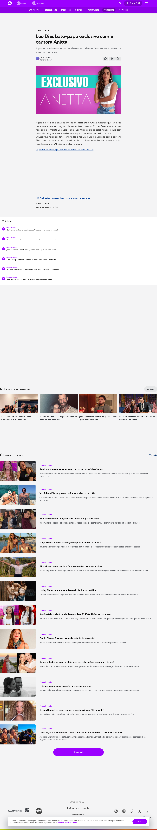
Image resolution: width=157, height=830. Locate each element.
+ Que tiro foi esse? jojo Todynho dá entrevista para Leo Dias (64, 149)
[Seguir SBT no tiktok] (132, 811)
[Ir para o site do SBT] (39, 811)
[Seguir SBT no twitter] (140, 811)
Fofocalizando (42, 30)
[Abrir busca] (120, 3)
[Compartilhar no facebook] (112, 59)
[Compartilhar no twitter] (118, 59)
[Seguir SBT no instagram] (124, 811)
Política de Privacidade (67, 823)
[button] (19, 411)
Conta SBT (135, 3)
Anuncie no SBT (78, 802)
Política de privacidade (78, 808)
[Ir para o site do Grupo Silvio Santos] (20, 811)
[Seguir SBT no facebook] (116, 811)
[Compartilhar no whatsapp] (105, 59)
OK (139, 821)
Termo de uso (78, 814)
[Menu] (146, 3)
